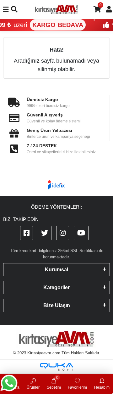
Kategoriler (56, 287)
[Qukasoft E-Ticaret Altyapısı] (56, 367)
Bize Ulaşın (56, 305)
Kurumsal (56, 269)
